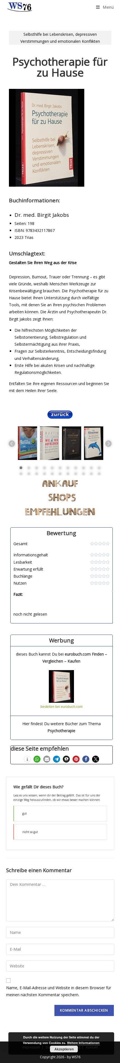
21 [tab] (91, 473)
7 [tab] (68, 468)
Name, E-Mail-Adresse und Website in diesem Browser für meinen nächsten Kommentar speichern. (58, 991)
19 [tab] (75, 473)
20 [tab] (83, 473)
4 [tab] (44, 468)
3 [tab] (36, 468)
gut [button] (24, 813)
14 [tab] (36, 473)
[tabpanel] (27, 443)
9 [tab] (83, 468)
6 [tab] (60, 468)
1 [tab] (21, 468)
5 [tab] (52, 468)
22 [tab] (99, 473)
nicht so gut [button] (30, 832)
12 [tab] (21, 473)
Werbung (61, 640)
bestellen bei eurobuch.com (61, 707)
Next (108, 443)
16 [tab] (52, 473)
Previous (11, 443)
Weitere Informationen (83, 1043)
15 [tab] (44, 473)
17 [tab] (60, 473)
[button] (27, 759)
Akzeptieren (64, 1049)
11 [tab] (99, 468)
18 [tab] (68, 473)
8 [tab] (75, 468)
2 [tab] (29, 468)
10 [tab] (91, 468)
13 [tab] (29, 473)
